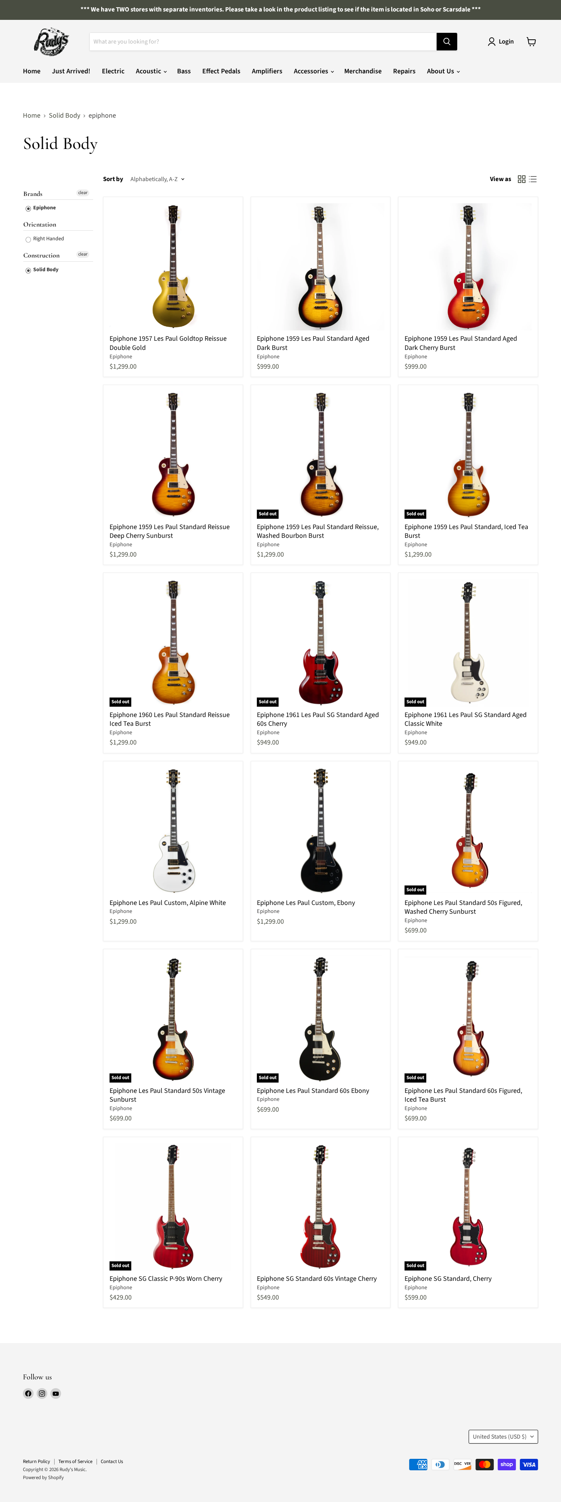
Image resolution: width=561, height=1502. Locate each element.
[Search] (447, 41)
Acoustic (149, 71)
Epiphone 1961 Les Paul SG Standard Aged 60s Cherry (318, 719)
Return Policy (36, 1461)
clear (82, 192)
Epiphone (44, 208)
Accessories (312, 71)
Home (31, 71)
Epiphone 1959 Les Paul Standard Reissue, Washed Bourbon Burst (318, 531)
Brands (32, 193)
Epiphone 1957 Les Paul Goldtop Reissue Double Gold (168, 343)
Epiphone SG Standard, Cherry (448, 1278)
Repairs (404, 71)
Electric (113, 71)
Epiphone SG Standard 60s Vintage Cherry (317, 1278)
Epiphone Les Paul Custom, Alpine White (168, 903)
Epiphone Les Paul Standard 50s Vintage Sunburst (167, 1095)
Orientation (39, 224)
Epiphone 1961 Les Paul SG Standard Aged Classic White (466, 719)
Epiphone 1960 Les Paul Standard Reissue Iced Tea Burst (170, 719)
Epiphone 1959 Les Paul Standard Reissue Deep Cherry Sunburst (170, 531)
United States (500, 1436)
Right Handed (48, 239)
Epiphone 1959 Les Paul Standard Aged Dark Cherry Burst (461, 343)
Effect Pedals (221, 71)
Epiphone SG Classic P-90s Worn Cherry (166, 1278)
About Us (441, 71)
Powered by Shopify (43, 1477)
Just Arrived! (71, 71)
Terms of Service (75, 1461)
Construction (41, 255)
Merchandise (363, 71)
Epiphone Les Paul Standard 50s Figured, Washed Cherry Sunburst (463, 907)
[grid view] (521, 179)
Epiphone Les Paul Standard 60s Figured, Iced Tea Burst (463, 1095)
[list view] (532, 179)
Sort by (113, 179)
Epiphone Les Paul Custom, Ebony (306, 903)
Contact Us (112, 1461)
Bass (184, 71)
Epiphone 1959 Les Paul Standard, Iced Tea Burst (466, 531)
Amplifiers (267, 71)
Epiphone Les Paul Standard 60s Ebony (313, 1091)
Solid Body (64, 116)
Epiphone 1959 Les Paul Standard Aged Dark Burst (313, 343)
